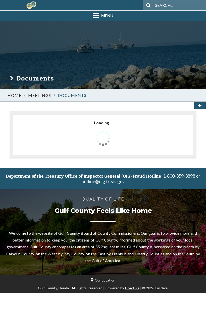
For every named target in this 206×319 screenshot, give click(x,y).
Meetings (39, 95)
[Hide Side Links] (199, 105)
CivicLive (132, 288)
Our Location (105, 280)
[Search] (148, 5)
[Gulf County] (31, 5)
